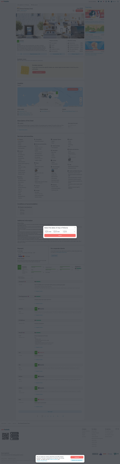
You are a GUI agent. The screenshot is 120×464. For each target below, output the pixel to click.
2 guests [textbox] (65, 231)
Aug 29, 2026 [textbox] (48, 231)
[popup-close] (75, 228)
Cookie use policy (54, 459)
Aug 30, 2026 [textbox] (56, 231)
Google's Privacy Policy (42, 460)
